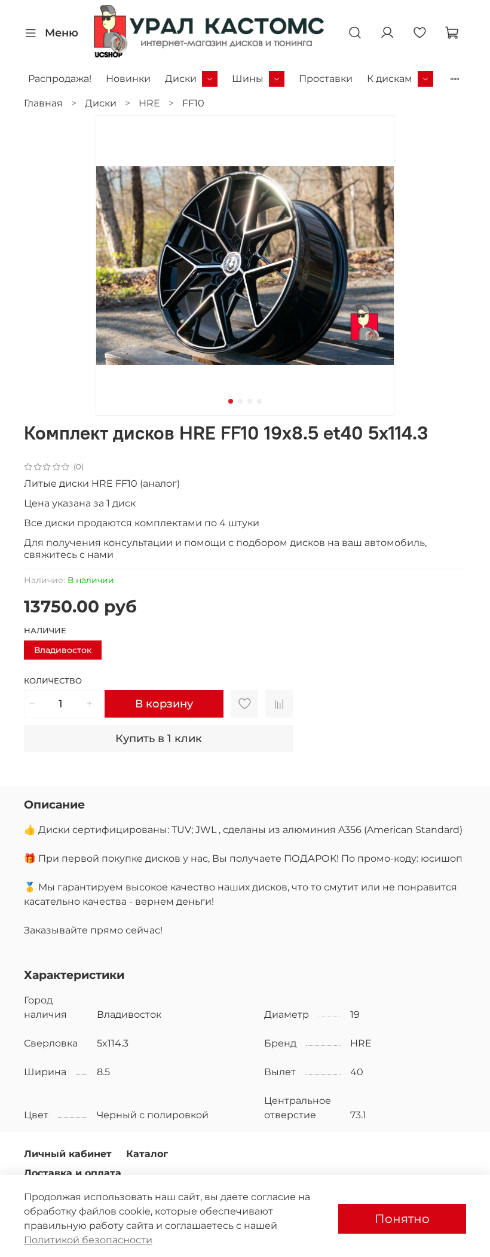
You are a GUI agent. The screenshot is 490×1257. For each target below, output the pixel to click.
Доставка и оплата (72, 1173)
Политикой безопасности (88, 1240)
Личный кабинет (68, 1154)
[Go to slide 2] (240, 401)
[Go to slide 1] (230, 401)
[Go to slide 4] (259, 401)
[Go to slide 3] (249, 401)
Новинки (128, 78)
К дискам (389, 78)
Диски (181, 78)
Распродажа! (59, 78)
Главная (43, 103)
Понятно (402, 1219)
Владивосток (62, 650)
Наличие (45, 630)
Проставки (326, 78)
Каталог (147, 1154)
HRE (149, 103)
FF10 (193, 103)
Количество (53, 680)
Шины (248, 78)
